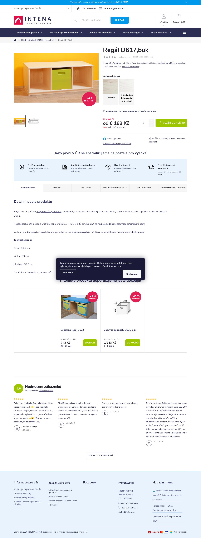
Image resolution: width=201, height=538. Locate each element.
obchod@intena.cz (126, 512)
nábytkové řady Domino (48, 211)
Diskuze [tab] (57, 188)
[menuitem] (30, 32)
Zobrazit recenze (46, 390)
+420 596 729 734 (129, 508)
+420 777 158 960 (129, 503)
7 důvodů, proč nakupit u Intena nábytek (27, 503)
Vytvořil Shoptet (180, 532)
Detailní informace (130, 66)
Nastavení (68, 272)
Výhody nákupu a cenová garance (60, 491)
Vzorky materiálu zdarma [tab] (172, 188)
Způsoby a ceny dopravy (24, 497)
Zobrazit (90, 342)
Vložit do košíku (174, 123)
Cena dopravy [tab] (144, 188)
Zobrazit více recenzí (100, 455)
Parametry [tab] (86, 188)
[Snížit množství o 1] (151, 125)
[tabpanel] (78, 320)
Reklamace (53, 505)
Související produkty (113, 188)
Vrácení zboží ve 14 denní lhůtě (63, 501)
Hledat (119, 20)
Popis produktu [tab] (28, 188)
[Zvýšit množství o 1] (151, 121)
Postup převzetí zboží (58, 497)
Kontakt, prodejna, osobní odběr (27, 8)
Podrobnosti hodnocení (142, 57)
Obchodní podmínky (22, 493)
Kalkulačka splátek (117, 127)
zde (119, 266)
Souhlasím (131, 274)
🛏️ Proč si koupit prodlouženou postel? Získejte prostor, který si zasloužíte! (166, 495)
